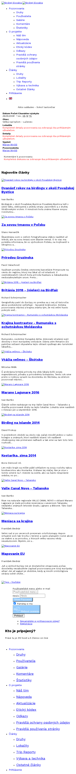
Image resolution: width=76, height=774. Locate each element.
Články (13, 70)
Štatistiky (22, 27)
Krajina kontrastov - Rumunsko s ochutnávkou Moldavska (28, 325)
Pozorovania (16, 8)
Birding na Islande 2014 (20, 422)
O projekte (15, 31)
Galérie (20, 20)
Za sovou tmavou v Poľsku (23, 225)
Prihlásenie (15, 93)
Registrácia (26, 623)
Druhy (19, 12)
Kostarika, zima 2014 (18, 455)
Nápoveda (22, 39)
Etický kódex (24, 46)
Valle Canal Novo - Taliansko (25, 488)
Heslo (16, 596)
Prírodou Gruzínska (17, 257)
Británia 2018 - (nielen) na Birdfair (29, 290)
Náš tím (21, 35)
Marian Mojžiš (10, 144)
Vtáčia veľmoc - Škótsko (22, 359)
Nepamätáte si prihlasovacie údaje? (40, 621)
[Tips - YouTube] (10, 582)
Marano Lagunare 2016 (20, 392)
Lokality (21, 77)
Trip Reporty (24, 81)
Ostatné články (25, 89)
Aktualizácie (23, 43)
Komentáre (23, 23)
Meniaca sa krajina (17, 521)
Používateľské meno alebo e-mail (31, 588)
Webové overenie (29, 611)
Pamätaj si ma (24, 603)
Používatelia (23, 16)
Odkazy (20, 50)
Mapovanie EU (13, 554)
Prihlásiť (18, 615)
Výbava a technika (27, 85)
